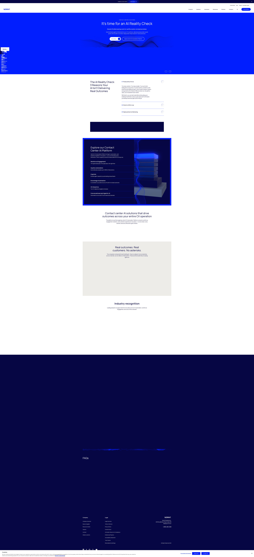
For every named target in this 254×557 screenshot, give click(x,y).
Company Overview (87, 521)
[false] (251, 553)
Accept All (205, 553)
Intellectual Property (109, 535)
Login (237, 5)
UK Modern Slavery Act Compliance (112, 532)
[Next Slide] (170, 71)
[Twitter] (93, 550)
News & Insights (86, 524)
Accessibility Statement (110, 537)
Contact (84, 532)
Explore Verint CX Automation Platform (133, 38)
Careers (84, 529)
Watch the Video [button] (3, 56)
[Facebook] (86, 549)
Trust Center (108, 540)
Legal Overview (108, 521)
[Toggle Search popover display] (237, 9)
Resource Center (86, 526)
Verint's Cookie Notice (60, 555)
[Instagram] (89, 550)
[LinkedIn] (83, 550)
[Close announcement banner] (252, 2)
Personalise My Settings (110, 543)
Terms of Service (108, 524)
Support (240, 5)
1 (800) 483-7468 (167, 526)
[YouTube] (96, 550)
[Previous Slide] (166, 71)
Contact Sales (232, 5)
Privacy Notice (108, 526)
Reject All (196, 553)
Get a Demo (246, 9)
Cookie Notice (108, 529)
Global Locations (86, 535)
